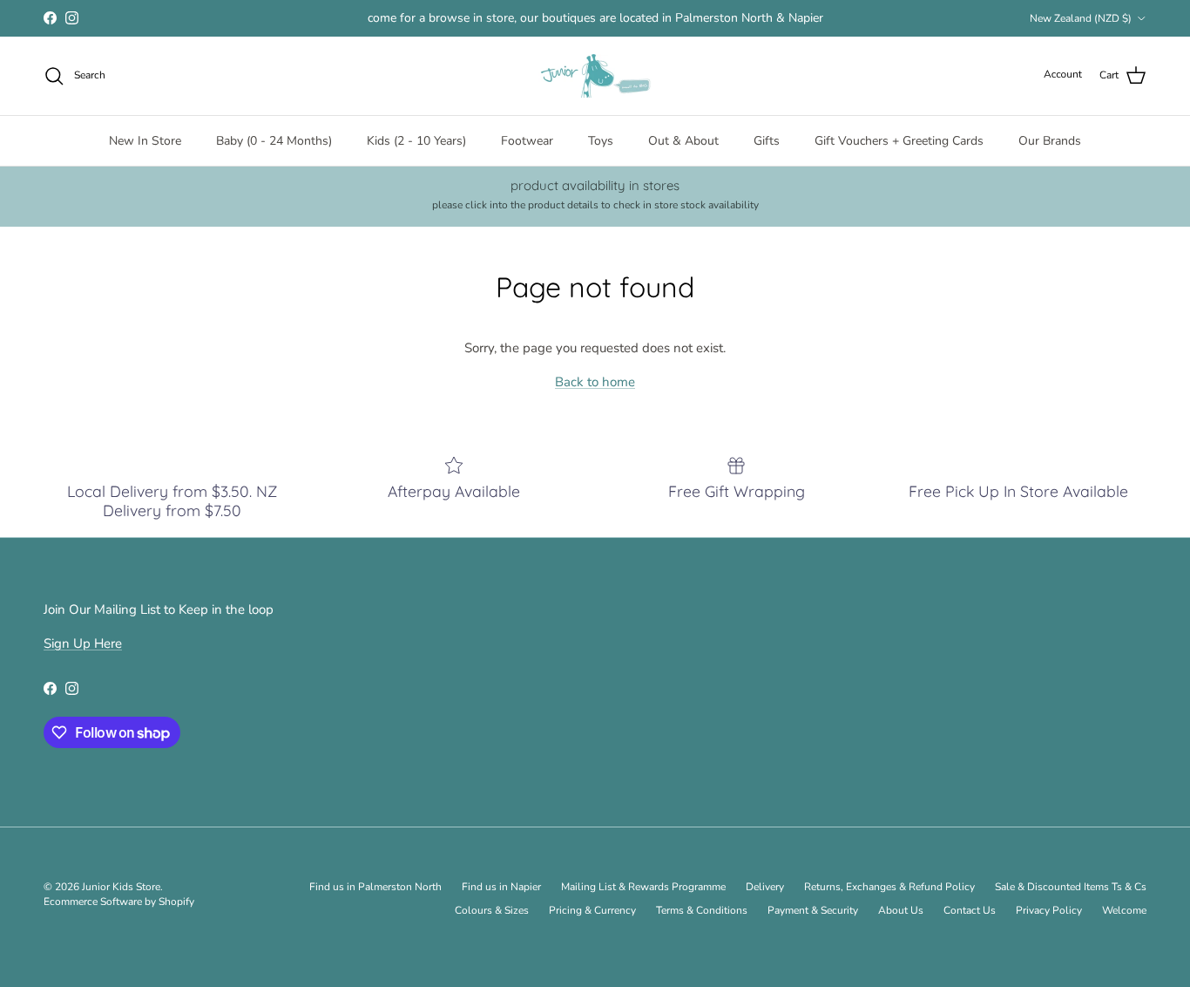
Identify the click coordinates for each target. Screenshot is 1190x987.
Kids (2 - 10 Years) (416, 141)
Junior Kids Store (121, 887)
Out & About (683, 141)
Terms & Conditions (701, 910)
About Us (900, 910)
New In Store (145, 141)
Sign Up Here (83, 643)
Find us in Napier (501, 887)
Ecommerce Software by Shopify (119, 902)
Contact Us (969, 910)
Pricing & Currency (592, 910)
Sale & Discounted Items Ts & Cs (1070, 887)
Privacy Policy (1049, 910)
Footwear (527, 141)
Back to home (595, 382)
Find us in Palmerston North (375, 887)
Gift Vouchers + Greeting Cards (899, 141)
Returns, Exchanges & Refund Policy (889, 887)
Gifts (767, 141)
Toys (600, 141)
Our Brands (1049, 141)
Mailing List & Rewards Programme (643, 887)
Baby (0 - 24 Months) (274, 141)
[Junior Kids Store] (595, 76)
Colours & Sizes (492, 910)
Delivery (765, 887)
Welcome (1124, 910)
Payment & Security (812, 910)
